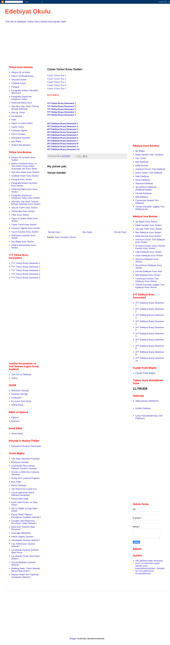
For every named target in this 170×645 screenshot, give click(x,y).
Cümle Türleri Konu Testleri (24, 224)
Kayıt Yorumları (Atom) (65, 237)
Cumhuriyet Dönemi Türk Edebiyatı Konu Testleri (147, 279)
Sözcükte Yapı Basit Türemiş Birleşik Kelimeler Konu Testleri (25, 202)
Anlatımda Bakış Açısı (21, 103)
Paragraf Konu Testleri (21, 179)
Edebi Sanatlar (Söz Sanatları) (149, 154)
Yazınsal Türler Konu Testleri (148, 229)
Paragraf (15, 87)
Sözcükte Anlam (18, 79)
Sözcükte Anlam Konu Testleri (25, 172)
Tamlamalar (16, 116)
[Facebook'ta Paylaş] (84, 156)
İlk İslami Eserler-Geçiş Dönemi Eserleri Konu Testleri (150, 247)
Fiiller (13, 120)
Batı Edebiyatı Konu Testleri (148, 232)
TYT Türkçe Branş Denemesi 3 (61, 109)
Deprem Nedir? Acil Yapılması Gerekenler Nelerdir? (25, 575)
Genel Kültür (17, 433)
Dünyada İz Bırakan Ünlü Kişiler (26, 446)
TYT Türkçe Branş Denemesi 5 (61, 115)
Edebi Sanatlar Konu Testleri (148, 225)
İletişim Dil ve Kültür (20, 72)
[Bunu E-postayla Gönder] (77, 156)
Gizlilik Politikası (143, 408)
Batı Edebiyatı (141, 162)
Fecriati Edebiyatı (143, 193)
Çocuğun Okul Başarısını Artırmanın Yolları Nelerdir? (24, 522)
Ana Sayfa (87, 232)
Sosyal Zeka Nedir (19, 499)
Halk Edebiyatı (142, 176)
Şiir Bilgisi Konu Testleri (146, 221)
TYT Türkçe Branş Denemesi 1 (25, 263)
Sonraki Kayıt (54, 232)
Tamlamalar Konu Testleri (23, 211)
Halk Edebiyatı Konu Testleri (148, 252)
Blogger (73, 638)
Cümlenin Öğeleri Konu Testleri (25, 228)
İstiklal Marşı (17, 405)
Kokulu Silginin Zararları (22, 536)
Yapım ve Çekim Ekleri (22, 123)
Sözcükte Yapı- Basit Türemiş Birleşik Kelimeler (25, 107)
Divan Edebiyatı (142, 180)
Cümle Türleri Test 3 (56, 82)
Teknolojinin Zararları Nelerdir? (25, 540)
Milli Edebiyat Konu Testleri (148, 275)
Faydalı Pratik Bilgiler (145, 373)
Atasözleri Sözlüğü (20, 390)
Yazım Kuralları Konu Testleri (24, 232)
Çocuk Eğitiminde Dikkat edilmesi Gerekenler (22, 493)
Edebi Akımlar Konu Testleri (148, 236)
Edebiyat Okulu (28, 11)
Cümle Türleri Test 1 (56, 75)
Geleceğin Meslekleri (21, 533)
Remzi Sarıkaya (18, 485)
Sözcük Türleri (18, 112)
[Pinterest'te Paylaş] (86, 156)
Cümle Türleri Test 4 (56, 85)
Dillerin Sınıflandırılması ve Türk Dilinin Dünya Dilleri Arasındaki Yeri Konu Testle (24, 166)
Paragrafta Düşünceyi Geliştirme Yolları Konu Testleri (25, 196)
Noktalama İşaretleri (20, 138)
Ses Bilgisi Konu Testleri (22, 241)
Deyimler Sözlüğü (19, 394)
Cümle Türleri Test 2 (56, 78)
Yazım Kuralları (18, 134)
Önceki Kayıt (120, 232)
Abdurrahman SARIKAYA (147, 401)
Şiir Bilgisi (140, 151)
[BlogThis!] (79, 156)
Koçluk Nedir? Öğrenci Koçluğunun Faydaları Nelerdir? (26, 515)
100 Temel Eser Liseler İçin (24, 489)
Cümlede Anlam (18, 83)
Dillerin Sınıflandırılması (22, 76)
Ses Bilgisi (16, 141)
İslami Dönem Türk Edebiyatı (148, 173)
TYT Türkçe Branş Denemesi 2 (61, 106)
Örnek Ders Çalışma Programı (25, 478)
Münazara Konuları (20, 462)
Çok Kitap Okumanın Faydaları (25, 458)
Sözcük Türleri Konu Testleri (24, 207)
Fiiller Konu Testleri (20, 215)
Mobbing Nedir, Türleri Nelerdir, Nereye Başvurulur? (25, 569)
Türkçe (14, 378)
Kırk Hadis (16, 482)
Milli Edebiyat (141, 197)
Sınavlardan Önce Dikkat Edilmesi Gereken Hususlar (24, 467)
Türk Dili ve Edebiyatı (21, 374)
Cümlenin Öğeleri (19, 130)
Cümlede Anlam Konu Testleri (25, 176)
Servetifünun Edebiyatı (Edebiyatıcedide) (145, 188)
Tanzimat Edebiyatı (144, 183)
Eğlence (15, 417)
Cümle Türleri (17, 127)
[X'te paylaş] (82, 156)
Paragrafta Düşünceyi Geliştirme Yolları (21, 97)
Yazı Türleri (140, 158)
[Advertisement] (83, 43)
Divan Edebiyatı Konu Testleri (149, 255)
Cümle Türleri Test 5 (56, 88)
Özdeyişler (16, 397)
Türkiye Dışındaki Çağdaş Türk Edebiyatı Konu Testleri (149, 286)
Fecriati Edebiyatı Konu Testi (148, 271)
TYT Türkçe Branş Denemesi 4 (61, 112)
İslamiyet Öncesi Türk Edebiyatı (150, 169)
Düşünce (15, 421)
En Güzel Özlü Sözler (21, 401)
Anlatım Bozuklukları (21, 145)
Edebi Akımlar (141, 165)
